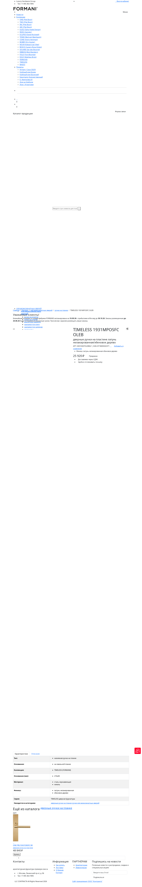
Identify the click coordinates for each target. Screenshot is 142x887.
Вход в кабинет (122, 1)
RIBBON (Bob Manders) (29, 52)
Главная (16, 310)
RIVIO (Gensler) (26, 32)
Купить (17, 854)
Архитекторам (81, 865)
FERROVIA (23, 59)
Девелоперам (81, 867)
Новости (19, 14)
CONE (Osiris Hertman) (29, 39)
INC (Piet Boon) (25, 24)
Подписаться (98, 877)
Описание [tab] (35, 754)
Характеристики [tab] (21, 754)
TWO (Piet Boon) (26, 22)
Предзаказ (93, 356)
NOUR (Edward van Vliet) (29, 44)
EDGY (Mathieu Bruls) (28, 57)
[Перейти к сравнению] (17, 99)
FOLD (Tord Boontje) (28, 54)
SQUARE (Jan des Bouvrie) (30, 49)
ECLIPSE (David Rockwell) (29, 34)
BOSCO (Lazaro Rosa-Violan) (31, 47)
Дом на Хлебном (26, 82)
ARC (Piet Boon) (26, 27)
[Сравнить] (13, 842)
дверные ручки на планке (61, 803)
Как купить (60, 865)
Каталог (25, 310)
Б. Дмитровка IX (26, 79)
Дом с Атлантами (27, 84)
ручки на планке (61, 310)
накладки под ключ (32, 324)
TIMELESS (23, 62)
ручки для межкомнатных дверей (85, 803)
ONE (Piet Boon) (26, 19)
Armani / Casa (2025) (28, 69)
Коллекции (20, 17)
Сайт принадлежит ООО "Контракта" (87, 881)
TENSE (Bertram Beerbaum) (30, 37)
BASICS (22, 64)
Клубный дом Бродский (29, 74)
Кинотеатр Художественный (31, 77)
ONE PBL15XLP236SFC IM (23, 846)
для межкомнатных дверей (28, 309)
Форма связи (120, 111)
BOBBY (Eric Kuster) (27, 42)
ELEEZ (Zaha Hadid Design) (30, 29)
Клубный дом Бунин (28, 72)
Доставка (59, 867)
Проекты (19, 67)
